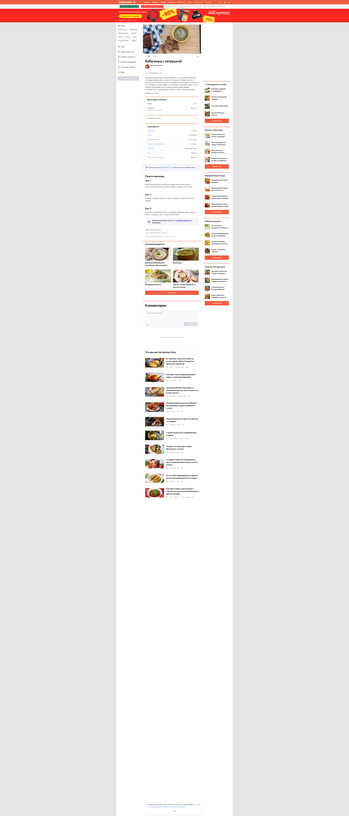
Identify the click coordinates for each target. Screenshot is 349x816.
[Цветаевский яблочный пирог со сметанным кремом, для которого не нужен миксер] (172, 391)
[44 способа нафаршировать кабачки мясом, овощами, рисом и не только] (172, 478)
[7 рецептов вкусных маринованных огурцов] (172, 435)
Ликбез (187, 438)
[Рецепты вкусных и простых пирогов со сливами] (172, 422)
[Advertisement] (216, 52)
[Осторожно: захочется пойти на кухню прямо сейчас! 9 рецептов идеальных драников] (172, 362)
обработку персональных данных (174, 807)
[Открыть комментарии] (171, 438)
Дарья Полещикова (156, 65)
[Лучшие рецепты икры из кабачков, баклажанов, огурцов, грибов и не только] (172, 407)
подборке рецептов (183, 220)
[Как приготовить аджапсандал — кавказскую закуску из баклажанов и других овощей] (172, 492)
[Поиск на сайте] (220, 2)
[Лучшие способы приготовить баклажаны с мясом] (172, 449)
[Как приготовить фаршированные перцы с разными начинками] (172, 377)
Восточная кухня (156, 230)
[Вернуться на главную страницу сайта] (125, 2)
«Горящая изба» (179, 367)
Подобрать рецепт (128, 78)
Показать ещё (172, 293)
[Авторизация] (229, 2)
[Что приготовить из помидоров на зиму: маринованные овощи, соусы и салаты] (172, 463)
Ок (174, 811)
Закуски (147, 230)
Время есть (168, 167)
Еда (187, 367)
